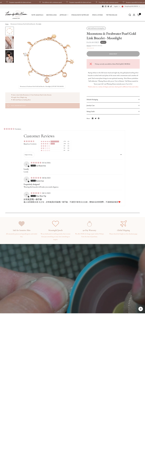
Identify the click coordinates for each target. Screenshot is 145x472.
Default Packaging (92, 99)
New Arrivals (37, 15)
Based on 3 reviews (30, 144)
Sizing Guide (91, 111)
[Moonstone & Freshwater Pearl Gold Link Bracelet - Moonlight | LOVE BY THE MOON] (76, 29)
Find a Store (97, 15)
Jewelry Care (91, 105)
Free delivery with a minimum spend (42, 2)
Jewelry (63, 15)
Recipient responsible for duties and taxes (70, 2)
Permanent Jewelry (80, 15)
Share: (88, 118)
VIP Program (111, 15)
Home (6, 24)
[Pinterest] (108, 6)
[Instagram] (105, 6)
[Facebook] (102, 6)
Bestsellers (51, 15)
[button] (9, 129)
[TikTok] (111, 6)
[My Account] (134, 14)
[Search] (130, 14)
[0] (138, 14)
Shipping (89, 45)
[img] (36, 162)
